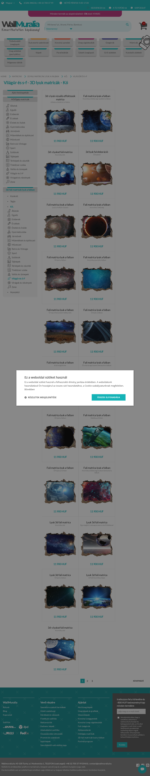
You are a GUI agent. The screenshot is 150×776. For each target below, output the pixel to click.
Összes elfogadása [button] (108, 397)
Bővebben (29, 389)
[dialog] (75, 388)
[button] (40, 397)
